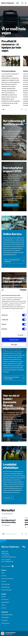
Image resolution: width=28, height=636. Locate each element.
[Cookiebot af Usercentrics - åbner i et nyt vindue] (20, 290)
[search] (22, 3)
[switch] (24, 320)
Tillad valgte (14, 344)
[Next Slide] (26, 109)
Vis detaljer (20, 335)
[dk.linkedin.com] (13, 566)
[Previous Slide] (22, 109)
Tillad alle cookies (14, 339)
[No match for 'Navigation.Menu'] (26, 3)
